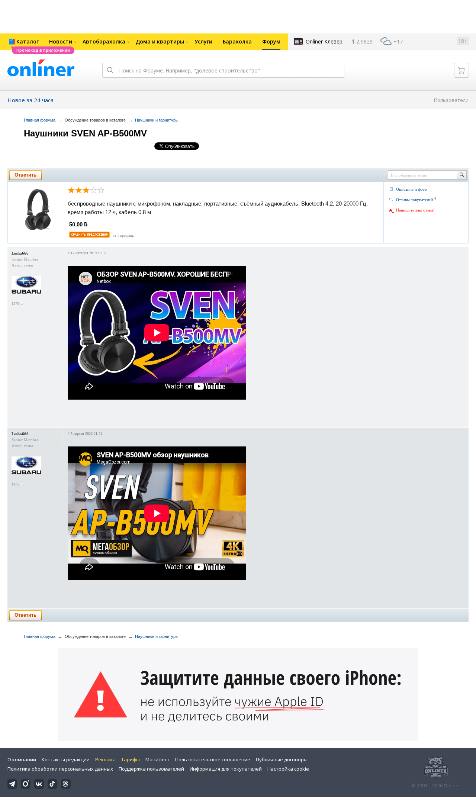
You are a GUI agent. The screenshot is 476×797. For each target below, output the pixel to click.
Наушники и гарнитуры (156, 120)
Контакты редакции (66, 759)
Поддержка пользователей (151, 768)
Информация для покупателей (226, 768)
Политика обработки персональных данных (60, 768)
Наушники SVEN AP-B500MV (85, 133)
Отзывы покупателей (414, 199)
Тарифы (130, 759)
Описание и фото (411, 189)
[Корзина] (461, 70)
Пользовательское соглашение (212, 759)
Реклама (105, 759)
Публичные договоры (282, 759)
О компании (21, 759)
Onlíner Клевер (324, 41)
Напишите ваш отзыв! (415, 210)
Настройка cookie (288, 768)
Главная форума (39, 120)
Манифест (157, 759)
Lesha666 (20, 253)
